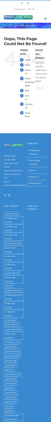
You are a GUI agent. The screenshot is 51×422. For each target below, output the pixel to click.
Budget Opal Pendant (10, 305)
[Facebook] (22, 3)
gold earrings (10, 347)
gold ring (9, 370)
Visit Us (32, 170)
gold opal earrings (12, 351)
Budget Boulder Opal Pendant (13, 297)
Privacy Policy (35, 183)
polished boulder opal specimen (12, 417)
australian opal (11, 214)
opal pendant (10, 397)
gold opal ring (10, 361)
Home (28, 60)
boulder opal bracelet (10, 250)
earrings (8, 342)
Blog (27, 90)
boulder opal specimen (10, 279)
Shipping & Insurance (34, 152)
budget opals (10, 320)
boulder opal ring (12, 273)
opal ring (8, 406)
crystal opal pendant (13, 329)
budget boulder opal (13, 290)
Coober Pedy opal (12, 325)
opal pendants (11, 402)
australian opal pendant (11, 237)
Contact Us (34, 177)
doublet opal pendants (10, 336)
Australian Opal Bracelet (11, 220)
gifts (17, 342)
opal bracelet (10, 379)
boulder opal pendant (10, 266)
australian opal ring (13, 243)
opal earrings (10, 383)
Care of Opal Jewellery (34, 162)
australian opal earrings (11, 228)
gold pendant (10, 365)
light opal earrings (12, 374)
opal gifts (9, 388)
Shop (27, 65)
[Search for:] (41, 88)
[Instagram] (28, 3)
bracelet (8, 286)
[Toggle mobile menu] (45, 18)
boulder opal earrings (10, 258)
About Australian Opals (30, 82)
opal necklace (10, 393)
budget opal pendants (10, 313)
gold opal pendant (12, 356)
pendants (9, 411)
